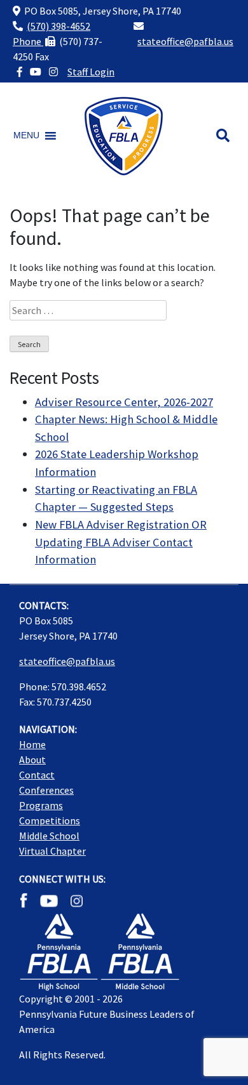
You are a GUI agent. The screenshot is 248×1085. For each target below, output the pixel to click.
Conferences (46, 790)
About (32, 759)
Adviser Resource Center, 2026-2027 (124, 402)
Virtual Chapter (52, 851)
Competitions (49, 820)
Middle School (49, 835)
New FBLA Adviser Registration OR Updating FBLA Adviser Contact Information (121, 542)
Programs (41, 805)
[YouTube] (35, 71)
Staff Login (90, 71)
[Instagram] (53, 71)
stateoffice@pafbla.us (185, 41)
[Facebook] (19, 71)
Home (32, 744)
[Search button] (223, 136)
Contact (37, 774)
